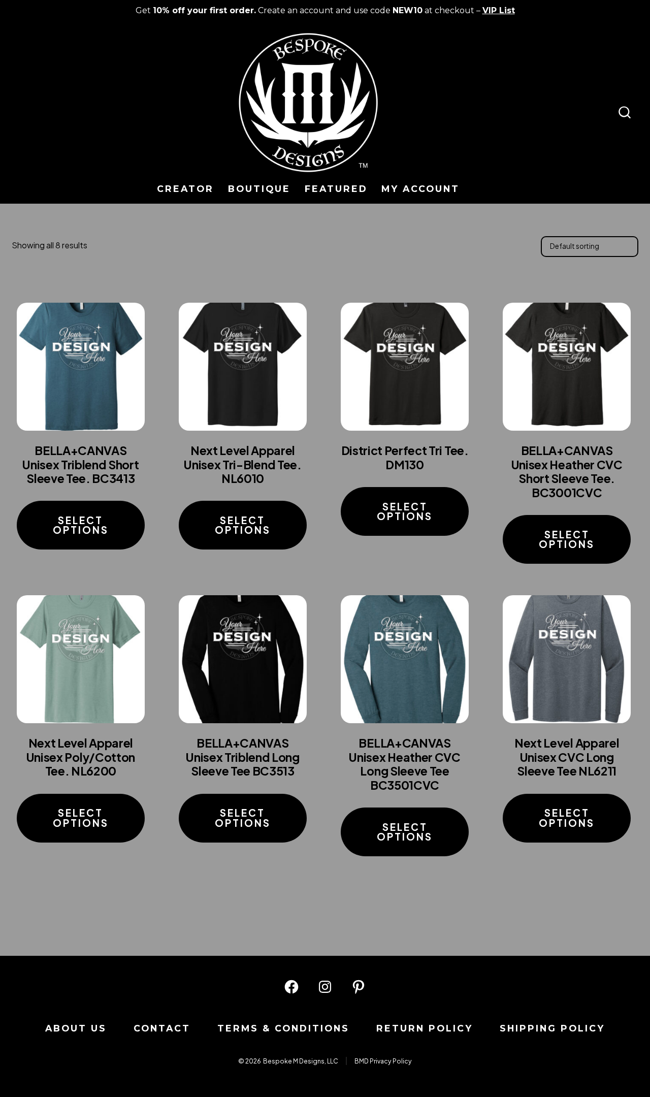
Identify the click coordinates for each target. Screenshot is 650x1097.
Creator (185, 188)
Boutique (259, 188)
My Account (420, 188)
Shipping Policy (552, 1028)
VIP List (498, 10)
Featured (336, 188)
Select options (81, 525)
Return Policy (424, 1028)
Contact (162, 1028)
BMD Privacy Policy (383, 1061)
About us (76, 1028)
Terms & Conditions (283, 1028)
